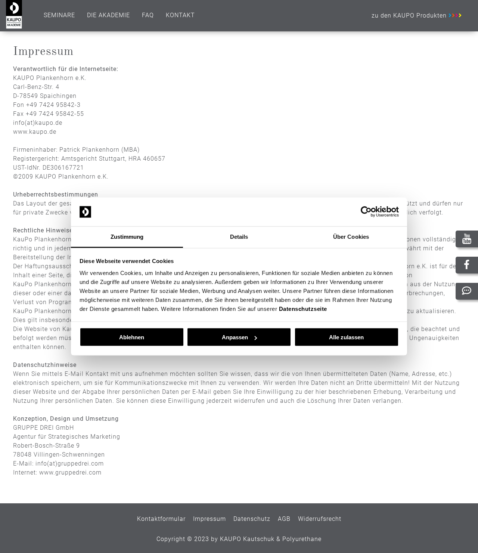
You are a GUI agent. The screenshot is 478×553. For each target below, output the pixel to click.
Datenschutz (251, 518)
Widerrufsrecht (319, 518)
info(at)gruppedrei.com (69, 463)
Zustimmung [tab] (127, 236)
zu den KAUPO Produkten (410, 15)
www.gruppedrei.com (70, 472)
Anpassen (235, 337)
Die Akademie (108, 15)
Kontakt (180, 15)
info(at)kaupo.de (37, 122)
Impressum (209, 518)
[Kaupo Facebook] (467, 265)
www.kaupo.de (34, 131)
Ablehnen (131, 337)
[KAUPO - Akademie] (14, 26)
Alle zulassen (346, 337)
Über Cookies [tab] (351, 236)
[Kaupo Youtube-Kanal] (467, 240)
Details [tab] (239, 236)
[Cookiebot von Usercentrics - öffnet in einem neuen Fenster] (366, 211)
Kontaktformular (161, 518)
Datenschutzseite (303, 308)
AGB (284, 518)
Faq (148, 15)
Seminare (59, 15)
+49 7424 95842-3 (53, 104)
